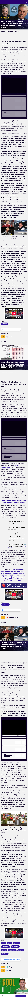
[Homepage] (26, 2)
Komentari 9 (10, 995)
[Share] (2, 996)
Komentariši (21, 995)
